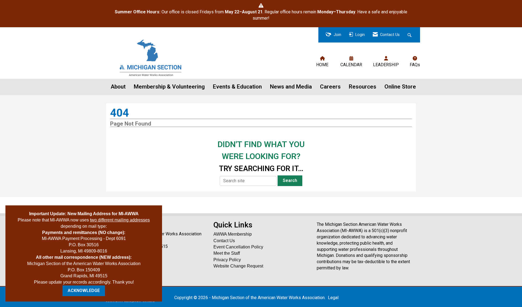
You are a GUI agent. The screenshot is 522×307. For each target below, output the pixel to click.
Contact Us (224, 240)
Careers (330, 86)
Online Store (400, 86)
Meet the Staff (226, 253)
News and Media (291, 86)
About (118, 86)
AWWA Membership (232, 234)
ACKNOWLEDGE (84, 290)
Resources (362, 86)
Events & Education (237, 86)
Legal (333, 297)
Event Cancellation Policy (238, 247)
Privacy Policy (227, 259)
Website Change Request (238, 266)
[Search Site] (410, 35)
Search (290, 180)
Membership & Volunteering (169, 86)
